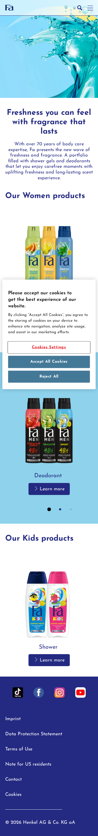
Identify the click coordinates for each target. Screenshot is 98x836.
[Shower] (49, 610)
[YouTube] (80, 692)
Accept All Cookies (49, 362)
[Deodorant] (49, 267)
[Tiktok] (18, 692)
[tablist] (49, 509)
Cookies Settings (49, 347)
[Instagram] (59, 692)
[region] (48, 334)
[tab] (49, 509)
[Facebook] (38, 692)
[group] (49, 276)
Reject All (49, 377)
